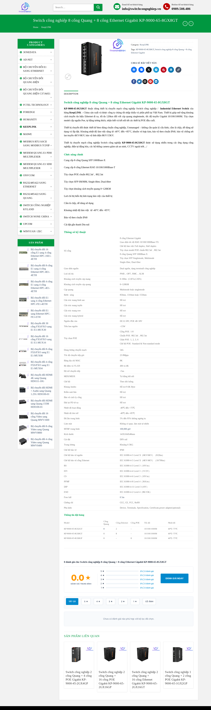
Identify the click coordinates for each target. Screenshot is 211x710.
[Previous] (64, 668)
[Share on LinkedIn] (156, 81)
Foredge (29, 112)
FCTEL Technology (36, 105)
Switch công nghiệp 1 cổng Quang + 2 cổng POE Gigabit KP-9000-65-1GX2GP (178, 677)
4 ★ (98, 601)
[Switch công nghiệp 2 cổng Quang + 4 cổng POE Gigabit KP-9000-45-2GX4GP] (79, 654)
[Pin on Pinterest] (150, 81)
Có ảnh (149, 601)
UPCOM (27, 224)
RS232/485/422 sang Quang (34, 196)
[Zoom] (68, 77)
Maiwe (27, 134)
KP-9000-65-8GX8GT (145, 49)
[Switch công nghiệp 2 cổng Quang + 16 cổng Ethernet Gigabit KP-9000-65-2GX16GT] (145, 654)
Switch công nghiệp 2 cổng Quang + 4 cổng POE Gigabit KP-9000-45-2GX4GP (79, 677)
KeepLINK (46, 27)
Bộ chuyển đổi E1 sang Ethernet (34, 69)
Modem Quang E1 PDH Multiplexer (37, 155)
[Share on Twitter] (139, 81)
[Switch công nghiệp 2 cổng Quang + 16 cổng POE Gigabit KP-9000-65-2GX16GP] (112, 654)
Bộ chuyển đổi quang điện (33, 80)
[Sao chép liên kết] (178, 70)
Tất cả (72, 601)
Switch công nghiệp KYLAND (37, 207)
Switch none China (36, 216)
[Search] (98, 7)
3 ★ (111, 601)
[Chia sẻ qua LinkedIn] (171, 70)
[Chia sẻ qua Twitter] (149, 70)
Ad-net (28, 59)
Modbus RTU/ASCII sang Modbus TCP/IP (36, 143)
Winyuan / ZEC (32, 231)
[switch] (32, 7)
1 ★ (135, 601)
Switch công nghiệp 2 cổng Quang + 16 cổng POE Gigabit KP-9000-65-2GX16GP (112, 679)
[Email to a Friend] (145, 81)
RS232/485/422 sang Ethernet (34, 184)
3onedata (29, 52)
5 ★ (86, 601)
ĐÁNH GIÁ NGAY (175, 578)
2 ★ (123, 601)
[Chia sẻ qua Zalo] (141, 70)
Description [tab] (71, 94)
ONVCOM (28, 175)
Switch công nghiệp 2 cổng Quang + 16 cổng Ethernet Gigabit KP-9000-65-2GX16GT (145, 679)
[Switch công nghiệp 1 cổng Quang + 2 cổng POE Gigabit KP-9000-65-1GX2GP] (178, 654)
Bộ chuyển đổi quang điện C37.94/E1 (36, 91)
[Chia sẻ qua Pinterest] (164, 70)
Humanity (30, 119)
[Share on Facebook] (133, 81)
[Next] (193, 668)
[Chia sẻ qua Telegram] (156, 70)
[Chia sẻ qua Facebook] (134, 70)
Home (35, 27)
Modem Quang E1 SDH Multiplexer (37, 166)
